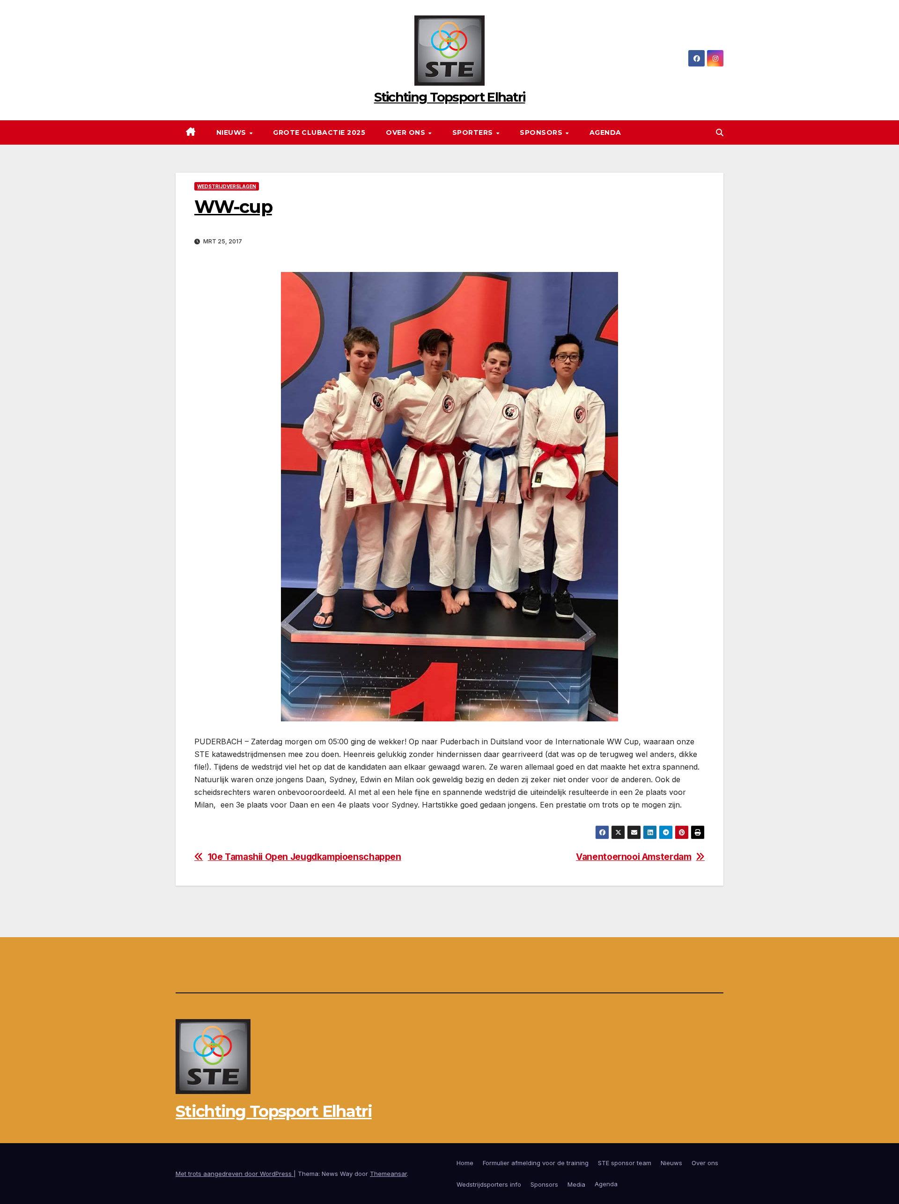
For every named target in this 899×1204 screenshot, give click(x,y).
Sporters (473, 132)
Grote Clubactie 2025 (319, 132)
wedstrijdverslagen (226, 186)
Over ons (406, 132)
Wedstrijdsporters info (489, 1184)
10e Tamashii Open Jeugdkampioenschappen (304, 857)
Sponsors (542, 132)
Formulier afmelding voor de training (536, 1163)
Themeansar (388, 1173)
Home (465, 1163)
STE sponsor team (624, 1163)
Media (576, 1184)
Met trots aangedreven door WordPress (235, 1173)
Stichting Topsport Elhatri (449, 97)
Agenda (605, 132)
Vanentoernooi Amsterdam (633, 857)
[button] (719, 132)
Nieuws (232, 132)
